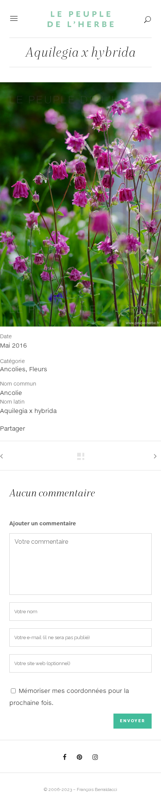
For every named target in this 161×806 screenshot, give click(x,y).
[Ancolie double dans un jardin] (80, 207)
